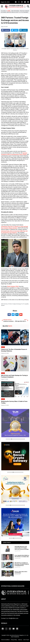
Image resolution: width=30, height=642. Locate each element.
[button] (5, 30)
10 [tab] (17, 472)
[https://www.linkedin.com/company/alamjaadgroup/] (15, 489)
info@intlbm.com (13, 618)
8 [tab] (15, 472)
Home (8, 10)
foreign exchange (16, 304)
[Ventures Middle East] (15, 521)
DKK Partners (4, 304)
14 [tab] (21, 472)
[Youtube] (25, 2)
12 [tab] (19, 472)
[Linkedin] (28, 2)
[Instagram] (22, 2)
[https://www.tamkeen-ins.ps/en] (15, 456)
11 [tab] (18, 472)
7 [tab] (14, 472)
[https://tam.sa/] (15, 423)
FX (22, 304)
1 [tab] (7, 472)
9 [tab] (16, 472)
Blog (3, 347)
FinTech (10, 304)
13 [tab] (20, 472)
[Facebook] (16, 2)
